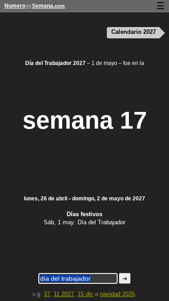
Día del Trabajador (101, 222)
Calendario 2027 (133, 32)
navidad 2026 (117, 294)
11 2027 (64, 294)
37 (47, 294)
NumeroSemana (35, 6)
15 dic (85, 294)
